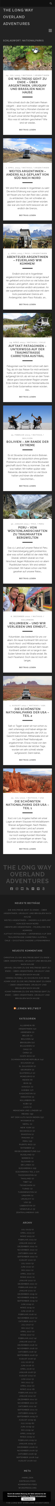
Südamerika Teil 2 (25, 1172)
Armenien (26, 1032)
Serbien (26, 1158)
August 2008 (25, 1461)
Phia (27, 253)
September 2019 (26, 1301)
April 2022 (26, 1274)
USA (43, 705)
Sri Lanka (26, 1165)
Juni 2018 (26, 1311)
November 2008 (26, 1451)
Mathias (27, 75)
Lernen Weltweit (28, 1008)
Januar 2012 (26, 1396)
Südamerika (25, 1168)
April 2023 (25, 1233)
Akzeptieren (28, 1499)
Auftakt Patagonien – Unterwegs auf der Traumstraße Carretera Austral (27, 351)
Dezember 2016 (26, 1345)
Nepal (26, 1124)
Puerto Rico (26, 1144)
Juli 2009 (26, 1423)
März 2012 (25, 1389)
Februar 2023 (26, 1240)
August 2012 (26, 1376)
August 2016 (26, 1359)
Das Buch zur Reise (39, 978)
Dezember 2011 (26, 1399)
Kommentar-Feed (27, 1484)
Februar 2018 (26, 1314)
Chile (42, 342)
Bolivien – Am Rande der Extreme (27, 443)
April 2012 (25, 1386)
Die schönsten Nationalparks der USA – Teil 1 (27, 805)
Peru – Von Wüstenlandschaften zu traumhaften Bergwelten (27, 532)
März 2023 (26, 1236)
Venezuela (26, 1209)
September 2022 (26, 1257)
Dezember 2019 (26, 1294)
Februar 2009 (26, 1440)
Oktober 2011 (25, 1406)
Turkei (25, 1189)
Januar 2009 (26, 1444)
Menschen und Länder (26, 1110)
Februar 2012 (26, 1393)
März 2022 (26, 1277)
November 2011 (26, 1403)
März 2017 (26, 1335)
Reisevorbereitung (26, 1151)
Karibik (25, 1090)
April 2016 (26, 1369)
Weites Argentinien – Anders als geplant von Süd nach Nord (27, 174)
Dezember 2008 (26, 1447)
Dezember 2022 (26, 1246)
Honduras (26, 1076)
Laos (26, 1107)
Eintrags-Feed (27, 1481)
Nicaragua (26, 1131)
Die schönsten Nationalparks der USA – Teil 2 (27, 712)
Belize (25, 1036)
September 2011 (26, 1410)
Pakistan (26, 1134)
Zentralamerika (25, 1212)
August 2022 (26, 1260)
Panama (26, 1138)
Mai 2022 (25, 1270)
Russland (26, 1155)
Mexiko (25, 1114)
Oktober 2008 (26, 1454)
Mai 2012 (25, 1382)
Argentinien (42, 75)
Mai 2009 (26, 1430)
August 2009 (26, 1420)
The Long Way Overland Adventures (18, 17)
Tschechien (26, 1185)
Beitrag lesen (27, 130)
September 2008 (25, 1457)
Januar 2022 (26, 1280)
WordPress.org (27, 1488)
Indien (25, 1080)
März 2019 (26, 1308)
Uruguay (26, 1199)
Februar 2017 (25, 1338)
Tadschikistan (26, 1175)
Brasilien (25, 1042)
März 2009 (26, 1437)
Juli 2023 (26, 1229)
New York (25, 1127)
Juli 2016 (26, 1362)
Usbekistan (26, 1206)
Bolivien (27, 438)
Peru (41, 524)
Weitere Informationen (38, 1496)
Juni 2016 (26, 1365)
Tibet (26, 1182)
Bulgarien (26, 1046)
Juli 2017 (26, 1325)
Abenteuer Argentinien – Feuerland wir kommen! (27, 260)
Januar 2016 (26, 1372)
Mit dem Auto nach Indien (25, 1117)
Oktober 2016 (26, 1352)
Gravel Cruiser (13, 968)
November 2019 (26, 1297)
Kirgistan (26, 1097)
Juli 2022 (26, 1263)
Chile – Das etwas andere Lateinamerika (27, 941)
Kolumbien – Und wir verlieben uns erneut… (27, 624)
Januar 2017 (26, 1342)
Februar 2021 (26, 1287)
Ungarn (26, 1195)
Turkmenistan (26, 1192)
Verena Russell (15, 978)
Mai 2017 (25, 1328)
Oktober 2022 (25, 1253)
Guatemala (26, 1073)
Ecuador (26, 1063)
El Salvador (26, 1066)
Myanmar (26, 1121)
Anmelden (27, 1478)
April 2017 (25, 1331)
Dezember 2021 (26, 1284)
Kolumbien (27, 620)
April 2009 (26, 1433)
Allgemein (25, 1025)
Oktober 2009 (26, 1413)
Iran (25, 1083)
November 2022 (26, 1250)
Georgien (26, 1070)
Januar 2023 (26, 1243)
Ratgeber (26, 1148)
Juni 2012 (26, 1379)
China (26, 1053)
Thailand (26, 1178)
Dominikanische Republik (25, 1059)
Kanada (26, 1087)
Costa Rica (26, 1056)
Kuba (26, 1104)
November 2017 (26, 1318)
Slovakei (26, 1161)
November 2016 (26, 1348)
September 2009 (26, 1416)
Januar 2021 (26, 1291)
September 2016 (26, 1355)
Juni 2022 (26, 1267)
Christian (9, 957)
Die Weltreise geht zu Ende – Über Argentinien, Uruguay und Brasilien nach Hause (27, 85)
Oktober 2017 (26, 1321)
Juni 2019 (26, 1304)
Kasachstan (26, 1093)
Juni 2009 (26, 1427)
